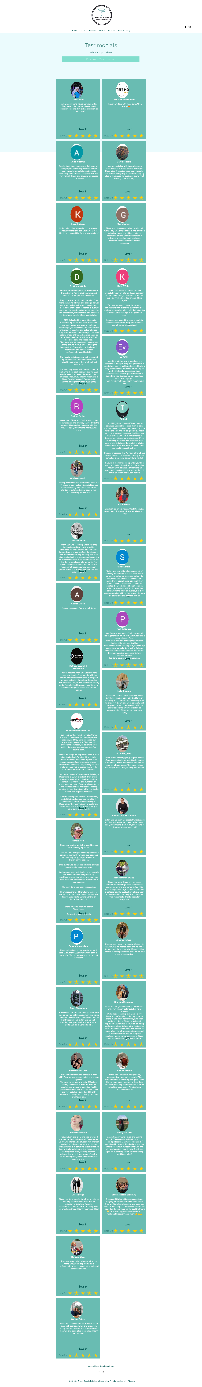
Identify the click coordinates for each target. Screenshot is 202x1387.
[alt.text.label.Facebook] (185, 26)
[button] (100, 59)
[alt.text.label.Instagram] (189, 26)
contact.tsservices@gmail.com (101, 1366)
